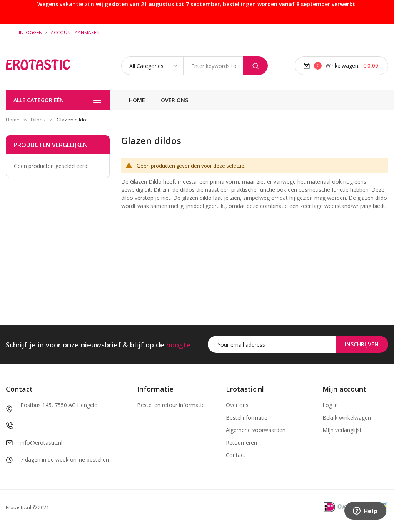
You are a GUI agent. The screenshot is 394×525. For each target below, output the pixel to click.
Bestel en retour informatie (171, 405)
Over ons (237, 405)
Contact (235, 455)
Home (13, 119)
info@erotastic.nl (41, 442)
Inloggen (31, 32)
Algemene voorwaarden (255, 430)
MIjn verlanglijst (342, 430)
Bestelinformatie (246, 417)
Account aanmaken (75, 32)
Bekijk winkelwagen (346, 417)
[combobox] (213, 66)
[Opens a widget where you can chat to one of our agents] (365, 511)
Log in (330, 405)
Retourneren (241, 442)
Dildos (38, 119)
